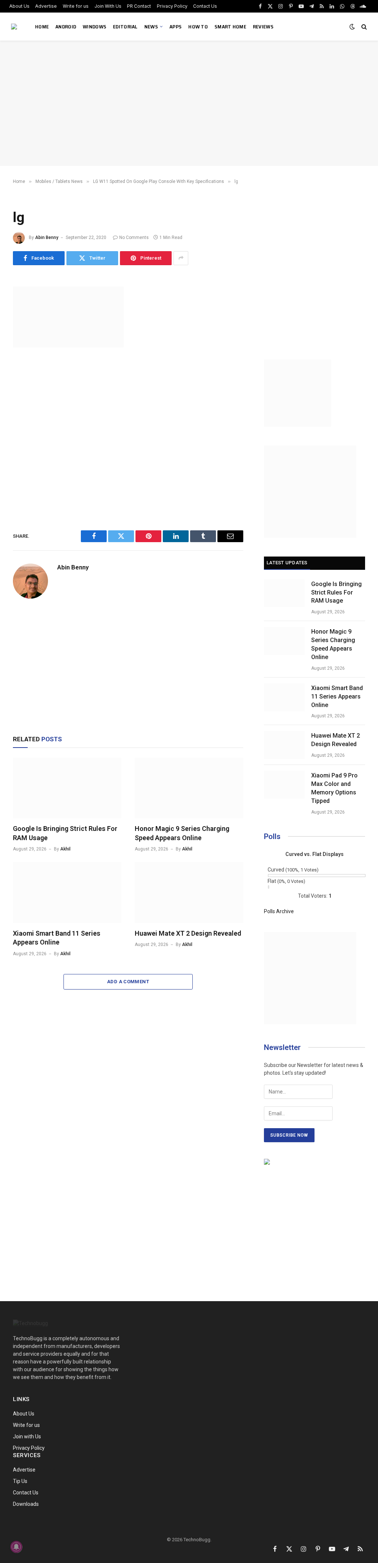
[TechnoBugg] (15, 26)
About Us (19, 6)
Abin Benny (46, 237)
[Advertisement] (189, 103)
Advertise (46, 6)
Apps (175, 26)
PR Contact (139, 6)
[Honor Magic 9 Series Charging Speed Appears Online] (189, 788)
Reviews (263, 26)
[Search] (363, 26)
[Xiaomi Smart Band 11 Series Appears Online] (67, 892)
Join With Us (107, 6)
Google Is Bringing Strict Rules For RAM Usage (65, 833)
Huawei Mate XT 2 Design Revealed (188, 933)
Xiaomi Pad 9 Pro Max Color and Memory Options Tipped (334, 788)
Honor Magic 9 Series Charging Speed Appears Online (182, 833)
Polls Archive (279, 911)
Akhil (65, 849)
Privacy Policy (172, 6)
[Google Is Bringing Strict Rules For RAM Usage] (67, 788)
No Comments (134, 237)
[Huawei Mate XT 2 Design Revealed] (189, 892)
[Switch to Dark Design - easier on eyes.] (352, 27)
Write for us (76, 6)
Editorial (125, 26)
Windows (94, 26)
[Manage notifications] (16, 1547)
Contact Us (205, 6)
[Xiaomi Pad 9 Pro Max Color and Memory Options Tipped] (284, 785)
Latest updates (287, 562)
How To (198, 26)
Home (42, 26)
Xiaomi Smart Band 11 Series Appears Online (56, 937)
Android (65, 26)
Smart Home (230, 26)
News (151, 26)
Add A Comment (128, 981)
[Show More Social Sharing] (180, 258)
